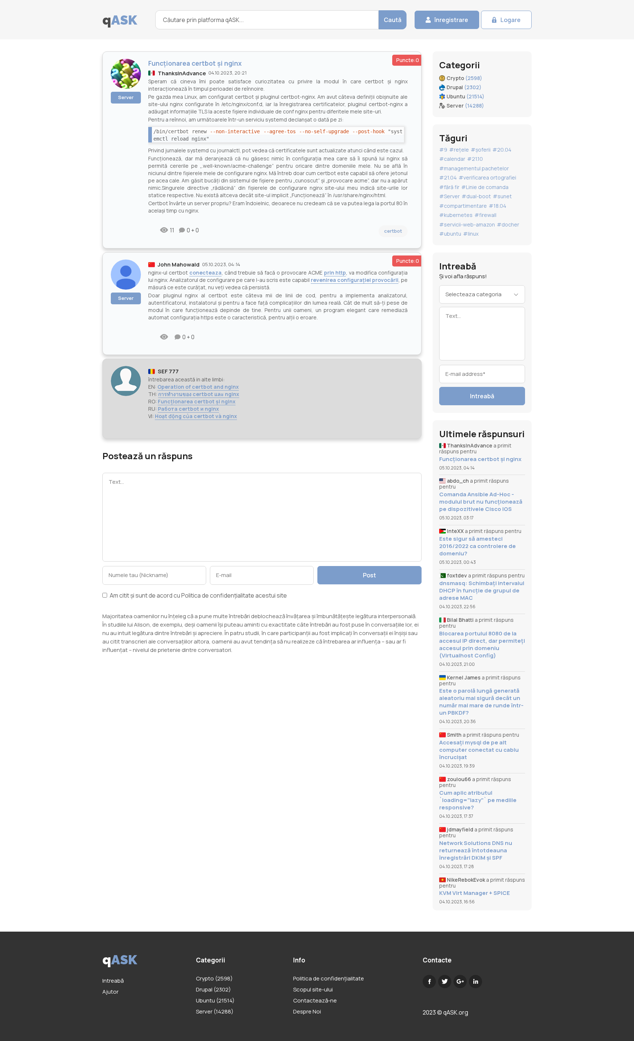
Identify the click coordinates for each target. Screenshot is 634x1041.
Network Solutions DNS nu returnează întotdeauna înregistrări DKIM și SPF (475, 850)
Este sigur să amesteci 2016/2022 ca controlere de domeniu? (477, 546)
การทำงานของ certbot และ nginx (198, 394)
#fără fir (449, 187)
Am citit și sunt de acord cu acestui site (198, 595)
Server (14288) (214, 1011)
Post (369, 575)
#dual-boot (476, 196)
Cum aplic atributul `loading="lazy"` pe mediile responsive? (478, 800)
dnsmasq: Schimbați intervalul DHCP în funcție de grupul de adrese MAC (481, 591)
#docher (508, 224)
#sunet (502, 196)
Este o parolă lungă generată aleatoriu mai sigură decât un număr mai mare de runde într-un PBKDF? (481, 702)
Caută (392, 20)
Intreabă (482, 396)
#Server (449, 196)
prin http (335, 272)
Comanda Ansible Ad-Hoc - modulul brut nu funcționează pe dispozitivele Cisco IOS (480, 502)
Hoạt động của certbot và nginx (196, 416)
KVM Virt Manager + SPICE (474, 893)
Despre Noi (307, 1011)
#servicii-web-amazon (467, 224)
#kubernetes (456, 214)
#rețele (459, 149)
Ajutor (110, 991)
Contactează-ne (315, 1000)
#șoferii (481, 149)
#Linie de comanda (485, 187)
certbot (393, 231)
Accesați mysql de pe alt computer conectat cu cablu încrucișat (479, 750)
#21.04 (448, 177)
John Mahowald (179, 264)
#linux (470, 233)
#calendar (452, 158)
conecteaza (205, 272)
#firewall (485, 214)
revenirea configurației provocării (354, 279)
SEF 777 (168, 371)
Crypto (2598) (214, 978)
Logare (510, 20)
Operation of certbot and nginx (198, 386)
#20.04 (501, 149)
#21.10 (475, 158)
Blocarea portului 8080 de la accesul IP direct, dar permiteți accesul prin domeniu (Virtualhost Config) (482, 644)
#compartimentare (463, 205)
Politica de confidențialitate (217, 595)
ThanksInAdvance (182, 73)
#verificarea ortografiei (487, 177)
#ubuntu (450, 233)
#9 (443, 149)
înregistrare (451, 20)
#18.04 (497, 205)
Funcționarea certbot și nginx (197, 401)
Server (126, 97)
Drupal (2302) (213, 989)
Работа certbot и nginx (188, 408)
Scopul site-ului (313, 989)
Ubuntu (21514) (215, 1000)
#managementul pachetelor (474, 168)
